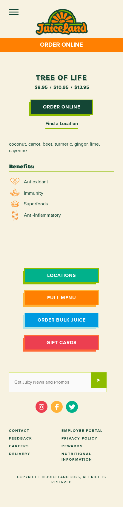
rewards (72, 446)
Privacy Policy (79, 438)
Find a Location (61, 124)
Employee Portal (82, 431)
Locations (61, 275)
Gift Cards (62, 343)
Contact (19, 431)
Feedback (20, 438)
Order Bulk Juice (62, 320)
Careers (19, 446)
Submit (102, 381)
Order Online (61, 44)
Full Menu (61, 298)
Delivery (19, 454)
